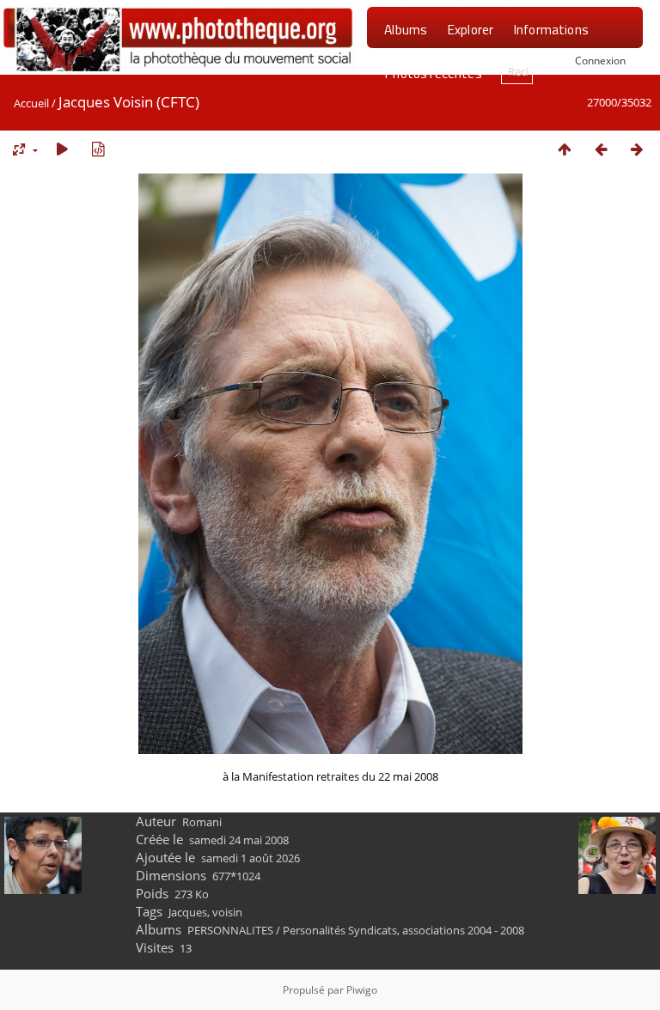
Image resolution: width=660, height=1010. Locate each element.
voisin (227, 912)
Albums (405, 29)
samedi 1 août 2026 (250, 858)
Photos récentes (432, 73)
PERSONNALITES (230, 930)
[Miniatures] (565, 149)
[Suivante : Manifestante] (637, 149)
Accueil (31, 103)
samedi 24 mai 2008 (239, 840)
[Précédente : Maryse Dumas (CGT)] (601, 149)
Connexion (600, 60)
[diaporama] (62, 149)
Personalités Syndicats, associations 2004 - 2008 (403, 930)
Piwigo (361, 990)
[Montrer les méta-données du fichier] (98, 149)
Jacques (187, 912)
